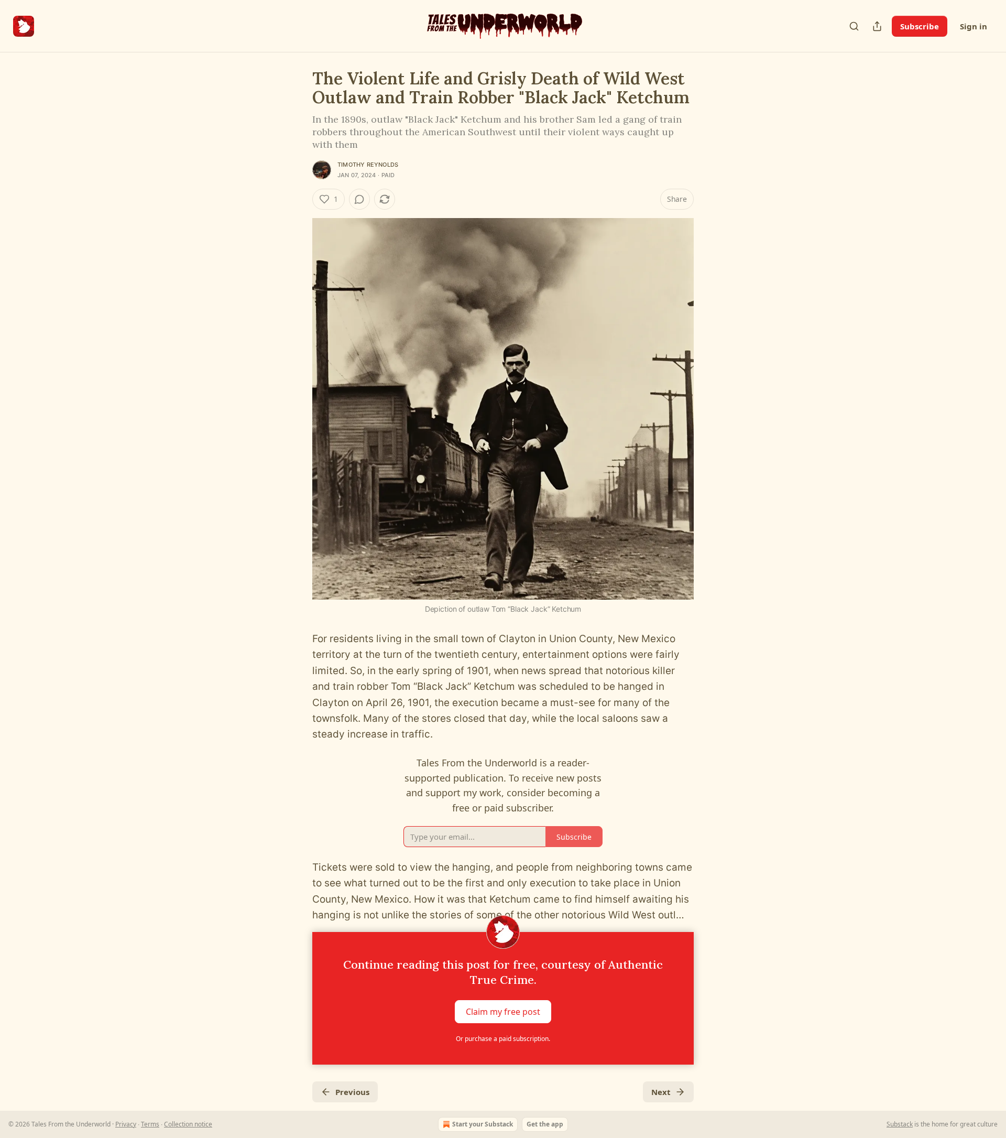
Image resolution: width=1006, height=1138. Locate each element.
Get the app (545, 1124)
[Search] (854, 26)
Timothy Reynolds (367, 164)
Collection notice (188, 1124)
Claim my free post (503, 1011)
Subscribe (919, 26)
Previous (352, 1092)
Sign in (973, 26)
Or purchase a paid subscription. (503, 1038)
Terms (150, 1124)
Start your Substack (482, 1124)
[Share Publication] (877, 26)
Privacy (125, 1124)
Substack (900, 1124)
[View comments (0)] (359, 199)
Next (661, 1092)
